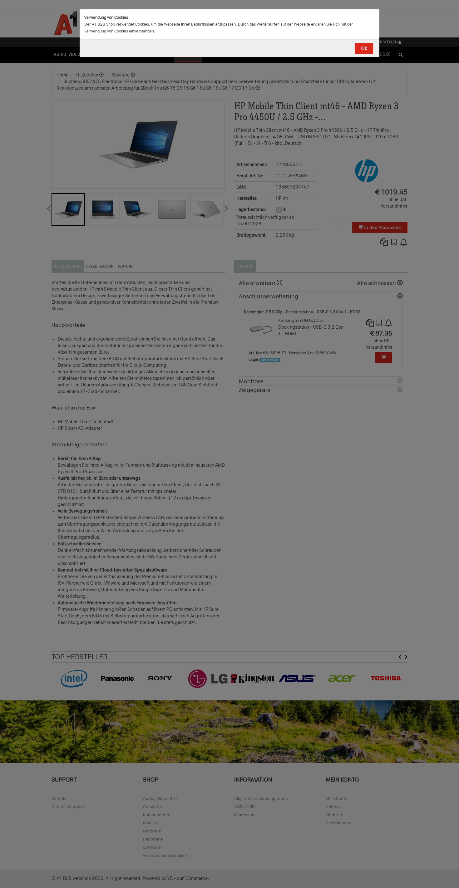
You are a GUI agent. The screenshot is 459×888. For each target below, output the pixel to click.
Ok (364, 48)
